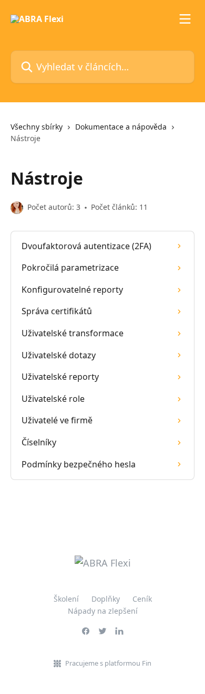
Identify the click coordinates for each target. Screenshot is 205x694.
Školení (66, 599)
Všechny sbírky (37, 127)
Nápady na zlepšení (103, 611)
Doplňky (105, 599)
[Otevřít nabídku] (185, 19)
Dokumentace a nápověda (121, 127)
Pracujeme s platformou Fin (108, 663)
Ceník (142, 599)
